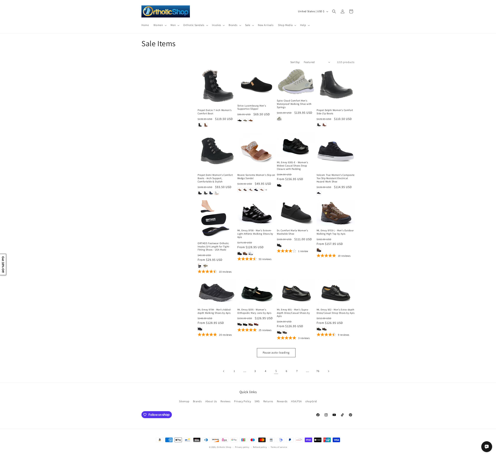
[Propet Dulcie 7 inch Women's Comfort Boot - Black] (200, 125)
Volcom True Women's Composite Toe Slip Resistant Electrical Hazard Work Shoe (336, 178)
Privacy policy (242, 447)
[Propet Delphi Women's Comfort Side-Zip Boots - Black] (319, 125)
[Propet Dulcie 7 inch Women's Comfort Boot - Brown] (205, 125)
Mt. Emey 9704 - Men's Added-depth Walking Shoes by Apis (214, 311)
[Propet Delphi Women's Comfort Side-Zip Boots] (336, 86)
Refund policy (260, 447)
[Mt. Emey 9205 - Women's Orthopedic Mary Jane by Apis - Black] (239, 324)
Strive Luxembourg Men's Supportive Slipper (251, 107)
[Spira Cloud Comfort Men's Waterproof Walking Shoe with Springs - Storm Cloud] (279, 118)
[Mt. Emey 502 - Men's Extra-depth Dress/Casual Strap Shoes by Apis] (336, 292)
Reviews (225, 401)
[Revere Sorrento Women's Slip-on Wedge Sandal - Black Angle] (256, 189)
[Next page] (328, 371)
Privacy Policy (242, 401)
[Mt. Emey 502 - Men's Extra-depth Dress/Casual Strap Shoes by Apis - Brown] (324, 329)
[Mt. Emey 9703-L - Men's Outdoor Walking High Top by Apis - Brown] (319, 250)
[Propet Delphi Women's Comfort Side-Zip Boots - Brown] (324, 125)
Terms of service (279, 447)
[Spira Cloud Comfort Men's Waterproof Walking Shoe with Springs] (296, 81)
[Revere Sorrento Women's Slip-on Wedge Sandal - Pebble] (250, 189)
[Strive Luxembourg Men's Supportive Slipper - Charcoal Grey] (245, 120)
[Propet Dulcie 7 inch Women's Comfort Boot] (217, 86)
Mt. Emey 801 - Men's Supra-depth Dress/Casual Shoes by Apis (293, 313)
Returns (268, 401)
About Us (211, 401)
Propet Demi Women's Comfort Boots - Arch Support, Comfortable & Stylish (215, 178)
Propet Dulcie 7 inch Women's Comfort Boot (215, 112)
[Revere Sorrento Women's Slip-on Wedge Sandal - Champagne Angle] (261, 189)
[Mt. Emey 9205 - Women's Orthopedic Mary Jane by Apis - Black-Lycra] (245, 324)
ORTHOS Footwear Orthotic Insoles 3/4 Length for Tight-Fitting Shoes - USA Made (214, 246)
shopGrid (311, 401)
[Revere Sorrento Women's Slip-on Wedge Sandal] (256, 151)
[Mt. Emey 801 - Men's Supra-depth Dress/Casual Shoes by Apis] (296, 292)
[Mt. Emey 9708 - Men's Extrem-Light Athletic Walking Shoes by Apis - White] (250, 253)
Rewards (282, 401)
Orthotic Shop (224, 447)
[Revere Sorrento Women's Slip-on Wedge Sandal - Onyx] (245, 189)
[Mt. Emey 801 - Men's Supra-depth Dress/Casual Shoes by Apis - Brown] (284, 332)
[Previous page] (224, 371)
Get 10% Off (3, 264)
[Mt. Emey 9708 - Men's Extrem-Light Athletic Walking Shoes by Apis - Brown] (245, 253)
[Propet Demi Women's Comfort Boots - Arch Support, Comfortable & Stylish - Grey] (205, 193)
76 (317, 371)
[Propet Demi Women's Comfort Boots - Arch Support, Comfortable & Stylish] (217, 151)
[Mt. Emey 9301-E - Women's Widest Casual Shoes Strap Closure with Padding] (296, 145)
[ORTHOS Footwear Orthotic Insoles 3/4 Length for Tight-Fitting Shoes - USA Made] (217, 219)
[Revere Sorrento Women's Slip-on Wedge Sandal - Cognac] (239, 189)
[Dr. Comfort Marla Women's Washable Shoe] (296, 213)
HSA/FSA (296, 401)
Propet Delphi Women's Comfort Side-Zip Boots (335, 112)
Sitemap (184, 401)
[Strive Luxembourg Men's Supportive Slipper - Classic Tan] (250, 120)
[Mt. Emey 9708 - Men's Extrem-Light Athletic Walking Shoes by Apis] (256, 213)
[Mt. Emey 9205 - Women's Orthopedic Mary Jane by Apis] (256, 292)
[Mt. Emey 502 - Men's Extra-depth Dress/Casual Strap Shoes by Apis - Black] (319, 329)
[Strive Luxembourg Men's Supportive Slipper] (256, 84)
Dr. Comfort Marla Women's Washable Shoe (292, 232)
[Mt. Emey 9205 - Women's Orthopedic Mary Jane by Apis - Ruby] (256, 324)
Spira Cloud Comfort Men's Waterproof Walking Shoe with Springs (294, 104)
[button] (159, 25)
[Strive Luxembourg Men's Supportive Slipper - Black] (239, 120)
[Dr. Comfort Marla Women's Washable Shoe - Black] (279, 245)
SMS (257, 401)
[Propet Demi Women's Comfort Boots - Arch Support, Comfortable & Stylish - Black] (200, 193)
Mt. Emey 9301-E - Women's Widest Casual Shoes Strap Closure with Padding (292, 166)
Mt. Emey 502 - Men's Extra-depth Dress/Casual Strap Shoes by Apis (336, 311)
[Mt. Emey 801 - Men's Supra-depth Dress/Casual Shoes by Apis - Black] (279, 332)
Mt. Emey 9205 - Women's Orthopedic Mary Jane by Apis (254, 311)
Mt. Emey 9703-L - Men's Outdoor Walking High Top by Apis (335, 232)
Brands (197, 401)
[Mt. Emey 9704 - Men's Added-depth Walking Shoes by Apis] (217, 292)
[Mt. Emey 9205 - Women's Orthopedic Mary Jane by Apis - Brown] (250, 324)
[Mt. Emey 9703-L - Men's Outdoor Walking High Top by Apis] (336, 213)
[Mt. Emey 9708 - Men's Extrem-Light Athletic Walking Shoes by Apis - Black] (239, 253)
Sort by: (295, 62)
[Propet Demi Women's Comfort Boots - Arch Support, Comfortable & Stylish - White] (216, 193)
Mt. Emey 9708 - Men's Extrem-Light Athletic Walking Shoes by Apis (255, 234)
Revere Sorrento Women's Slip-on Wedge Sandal (256, 176)
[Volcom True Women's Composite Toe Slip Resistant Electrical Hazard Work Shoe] (336, 151)
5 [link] (276, 371)
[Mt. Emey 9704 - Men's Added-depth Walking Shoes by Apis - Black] (200, 329)
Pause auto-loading (276, 352)
